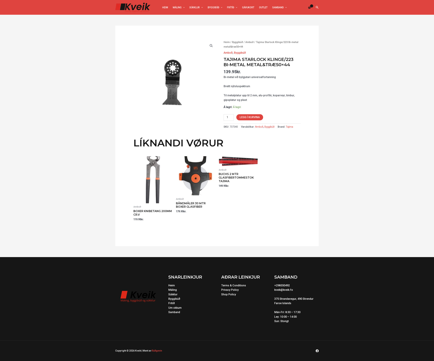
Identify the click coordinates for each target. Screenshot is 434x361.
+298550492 (282, 285)
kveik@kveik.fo (283, 289)
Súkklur (194, 7)
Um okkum (175, 307)
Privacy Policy (230, 289)
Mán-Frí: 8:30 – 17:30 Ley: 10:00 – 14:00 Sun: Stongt (287, 317)
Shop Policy (228, 294)
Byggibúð (213, 7)
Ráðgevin (157, 350)
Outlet (263, 7)
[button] (183, 7)
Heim (165, 7)
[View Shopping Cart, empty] (309, 7)
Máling (177, 7)
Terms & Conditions (233, 285)
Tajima (289, 126)
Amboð (249, 42)
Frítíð (230, 7)
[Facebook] (317, 350)
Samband (278, 7)
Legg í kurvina (250, 117)
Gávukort (248, 7)
